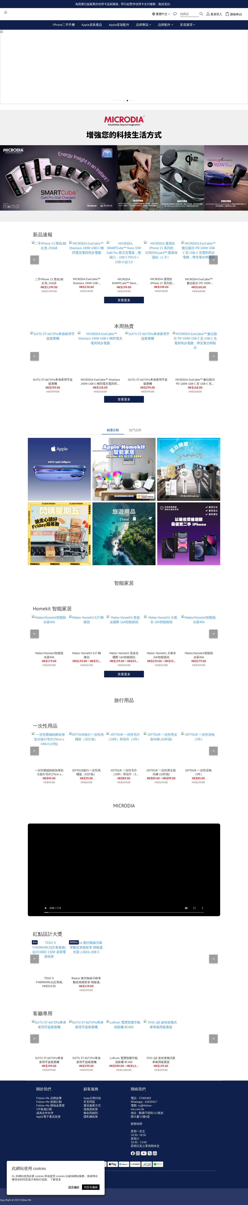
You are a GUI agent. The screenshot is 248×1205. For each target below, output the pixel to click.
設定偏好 (73, 1187)
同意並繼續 (91, 1187)
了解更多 (55, 1179)
